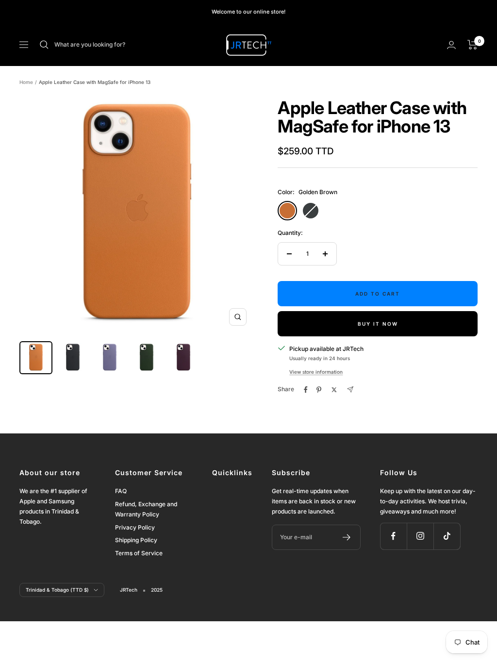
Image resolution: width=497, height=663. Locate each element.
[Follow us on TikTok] (446, 536)
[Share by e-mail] (350, 389)
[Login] (451, 45)
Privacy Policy (135, 527)
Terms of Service (139, 553)
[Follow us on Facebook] (393, 536)
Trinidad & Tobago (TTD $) (57, 590)
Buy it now (378, 324)
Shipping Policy (136, 540)
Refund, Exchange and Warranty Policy (146, 509)
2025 (157, 590)
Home (26, 82)
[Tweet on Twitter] (334, 389)
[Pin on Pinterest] (318, 389)
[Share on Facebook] (306, 389)
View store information (316, 372)
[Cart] (472, 45)
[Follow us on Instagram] (420, 536)
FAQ (121, 491)
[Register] (347, 537)
